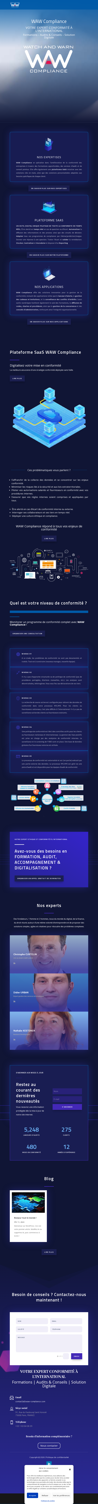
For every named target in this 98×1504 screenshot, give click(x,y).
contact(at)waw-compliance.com (30, 1401)
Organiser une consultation (27, 633)
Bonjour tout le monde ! (25, 1217)
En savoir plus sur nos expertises (49, 188)
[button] (70, 1469)
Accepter (32, 1495)
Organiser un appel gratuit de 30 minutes (39, 878)
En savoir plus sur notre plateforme (49, 255)
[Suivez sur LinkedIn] (49, 1464)
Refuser (45, 1495)
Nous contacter (49, 1445)
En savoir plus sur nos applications (49, 322)
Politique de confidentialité (57, 1457)
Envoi (76, 1356)
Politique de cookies (48, 1501)
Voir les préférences (61, 1495)
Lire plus (17, 378)
